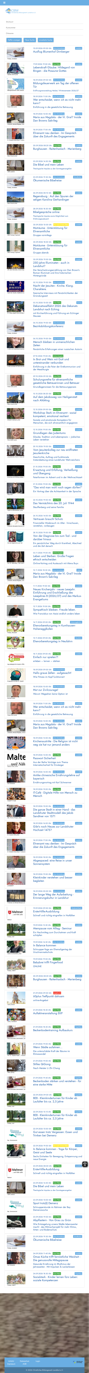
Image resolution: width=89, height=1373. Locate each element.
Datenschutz (24, 1361)
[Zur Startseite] (20, 12)
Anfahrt (11, 1361)
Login (38, 1361)
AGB (24, 1364)
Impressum (11, 1364)
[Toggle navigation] (4, 3)
